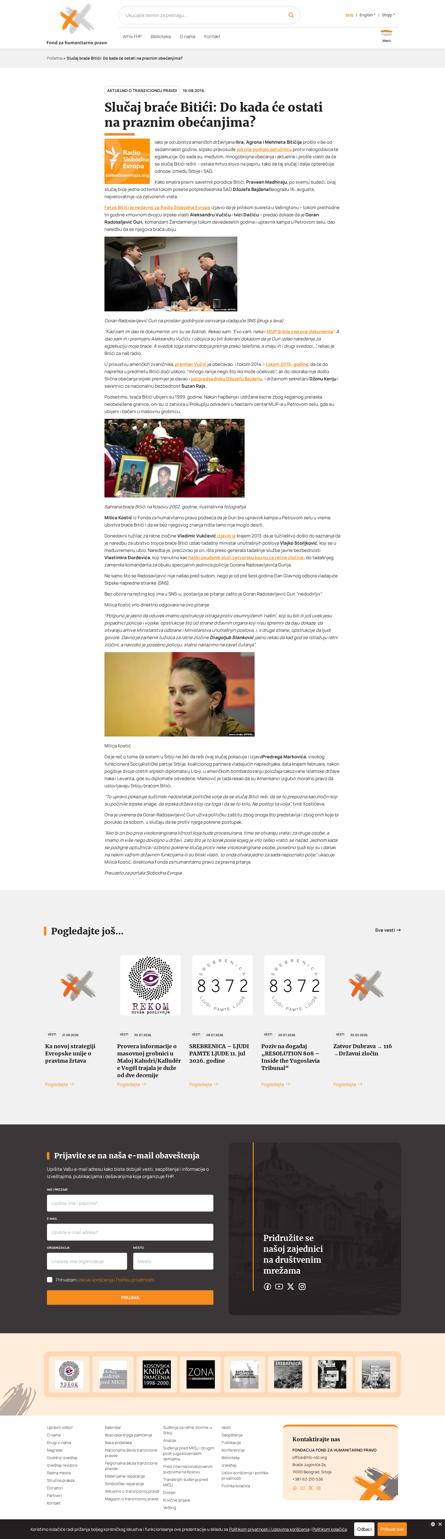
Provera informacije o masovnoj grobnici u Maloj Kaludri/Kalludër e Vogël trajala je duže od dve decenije (149, 1061)
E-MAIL (53, 1218)
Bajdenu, (254, 379)
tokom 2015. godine (286, 364)
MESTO (138, 1247)
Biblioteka (161, 36)
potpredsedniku (208, 379)
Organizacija (58, 1247)
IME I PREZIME (58, 1189)
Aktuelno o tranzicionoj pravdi (142, 90)
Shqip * (388, 15)
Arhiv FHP (132, 36)
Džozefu (235, 379)
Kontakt (212, 36)
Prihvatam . (105, 1280)
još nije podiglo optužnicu (264, 149)
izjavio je (226, 536)
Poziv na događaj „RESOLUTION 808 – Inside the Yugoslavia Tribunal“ (290, 1057)
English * (368, 15)
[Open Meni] (386, 36)
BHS (350, 15)
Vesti (124, 1034)
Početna (54, 58)
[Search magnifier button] (291, 15)
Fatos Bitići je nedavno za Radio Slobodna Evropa (157, 207)
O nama (187, 36)
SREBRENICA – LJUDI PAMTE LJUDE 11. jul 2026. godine (219, 1053)
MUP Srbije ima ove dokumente (299, 331)
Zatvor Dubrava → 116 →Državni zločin (362, 1050)
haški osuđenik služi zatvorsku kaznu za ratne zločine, (246, 557)
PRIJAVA (130, 1298)
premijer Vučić (191, 364)
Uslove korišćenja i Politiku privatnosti (115, 1280)
